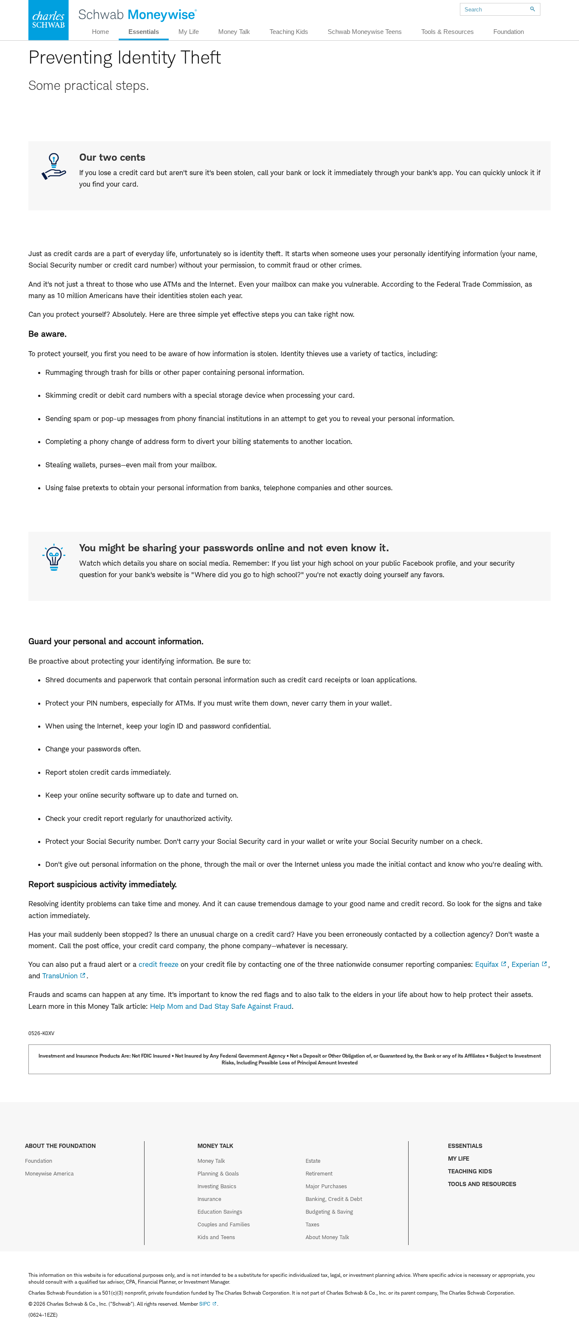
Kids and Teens (216, 1237)
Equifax (486, 964)
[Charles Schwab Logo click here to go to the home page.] (47, 20)
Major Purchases (326, 1186)
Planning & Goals (218, 1173)
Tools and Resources (482, 1183)
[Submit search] (532, 9)
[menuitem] (494, 8)
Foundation (38, 1160)
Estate (313, 1160)
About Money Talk (327, 1237)
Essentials (465, 1145)
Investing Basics (217, 1186)
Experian (525, 964)
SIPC (204, 1304)
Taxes (312, 1224)
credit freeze (158, 964)
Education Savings (220, 1211)
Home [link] (100, 31)
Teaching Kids (470, 1171)
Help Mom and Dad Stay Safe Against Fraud (221, 1006)
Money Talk (211, 1160)
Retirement (319, 1173)
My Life (458, 1158)
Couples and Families (224, 1224)
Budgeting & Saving (329, 1211)
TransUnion (60, 976)
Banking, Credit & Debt (334, 1198)
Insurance (209, 1198)
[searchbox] (500, 9)
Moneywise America (49, 1173)
